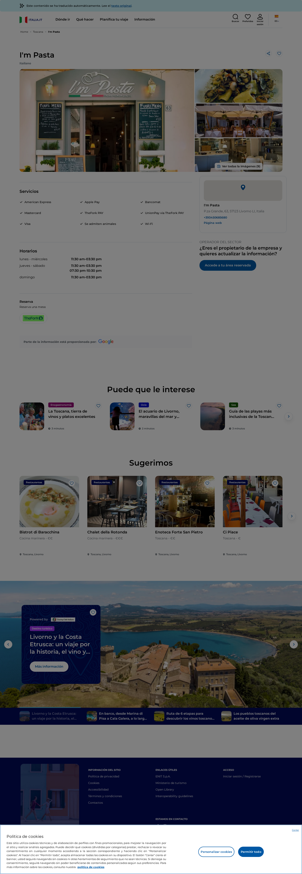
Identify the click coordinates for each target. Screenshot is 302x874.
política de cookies (90, 867)
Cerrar (295, 830)
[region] (151, 849)
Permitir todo (251, 852)
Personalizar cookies (216, 852)
